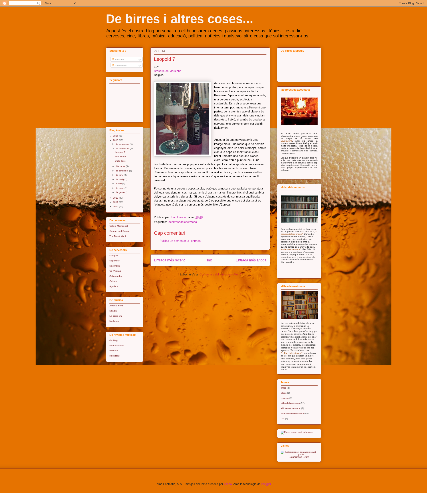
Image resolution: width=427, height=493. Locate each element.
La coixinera (115, 316)
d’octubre (121, 166)
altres (283, 388)
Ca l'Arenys (115, 271)
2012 (116, 198)
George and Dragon (119, 231)
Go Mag (113, 340)
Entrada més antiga (251, 260)
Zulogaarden (116, 276)
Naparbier (114, 260)
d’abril (119, 183)
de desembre (123, 144)
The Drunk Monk (117, 236)
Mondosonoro (116, 345)
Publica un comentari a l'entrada (180, 240)
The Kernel (120, 156)
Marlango (114, 321)
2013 (116, 140)
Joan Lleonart (179, 217)
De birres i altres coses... (179, 19)
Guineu (113, 281)
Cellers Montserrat (118, 226)
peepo (228, 484)
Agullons (113, 286)
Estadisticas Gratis (299, 457)
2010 (116, 206)
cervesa (285, 398)
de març (120, 188)
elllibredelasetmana (290, 408)
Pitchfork (113, 350)
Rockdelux (114, 355)
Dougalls (113, 255)
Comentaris (120, 65)
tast (282, 418)
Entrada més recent (169, 260)
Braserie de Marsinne (167, 71)
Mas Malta (114, 266)
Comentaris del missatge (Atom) (220, 274)
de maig (120, 179)
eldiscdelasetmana (290, 403)
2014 (116, 136)
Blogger (266, 484)
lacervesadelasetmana (182, 222)
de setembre (122, 170)
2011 (116, 202)
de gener (121, 192)
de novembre (123, 148)
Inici (210, 260)
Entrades (119, 59)
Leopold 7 (120, 152)
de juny (120, 175)
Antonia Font (116, 305)
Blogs (283, 393)
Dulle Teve (120, 161)
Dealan (113, 311)
